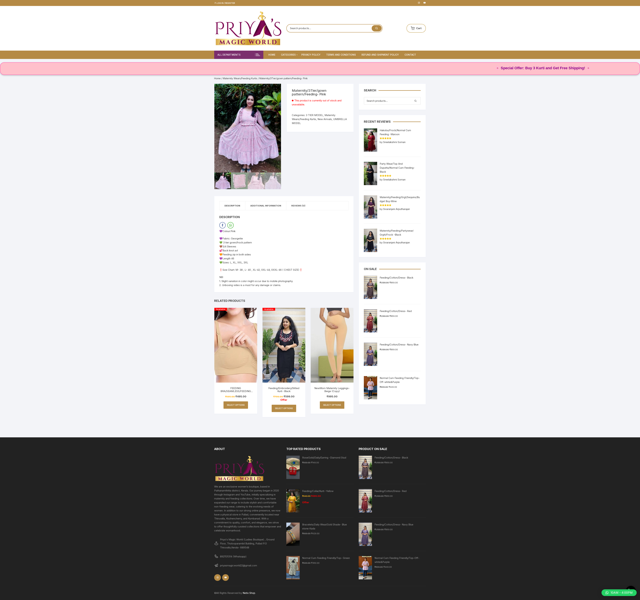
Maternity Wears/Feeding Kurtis (240, 78)
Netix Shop (249, 593)
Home (271, 54)
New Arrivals (325, 119)
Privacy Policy (310, 54)
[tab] (232, 205)
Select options (236, 405)
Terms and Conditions (341, 54)
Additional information (265, 205)
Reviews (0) (298, 205)
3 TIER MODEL (314, 115)
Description (232, 205)
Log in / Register (225, 3)
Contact (410, 54)
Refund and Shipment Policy (380, 54)
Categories (288, 54)
